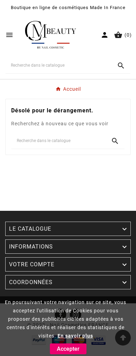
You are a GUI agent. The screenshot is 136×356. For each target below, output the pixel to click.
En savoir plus (75, 336)
